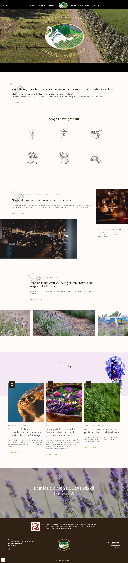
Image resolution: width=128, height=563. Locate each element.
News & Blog (84, 5)
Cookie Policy (115, 545)
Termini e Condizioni (113, 542)
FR (7, 5)
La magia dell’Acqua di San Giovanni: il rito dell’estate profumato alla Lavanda (61, 432)
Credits (117, 547)
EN (4, 5)
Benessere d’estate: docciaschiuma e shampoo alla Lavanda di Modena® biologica (25, 432)
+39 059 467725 (12, 545)
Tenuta (32, 5)
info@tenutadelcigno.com (15, 543)
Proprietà (41, 5)
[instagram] (9, 549)
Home (63, 5)
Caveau (73, 5)
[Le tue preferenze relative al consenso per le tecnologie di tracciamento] (3, 560)
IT (1, 5)
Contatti (95, 5)
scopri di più (17, 103)
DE (10, 5)
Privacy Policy (115, 544)
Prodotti (51, 5)
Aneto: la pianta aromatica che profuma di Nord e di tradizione (102, 431)
